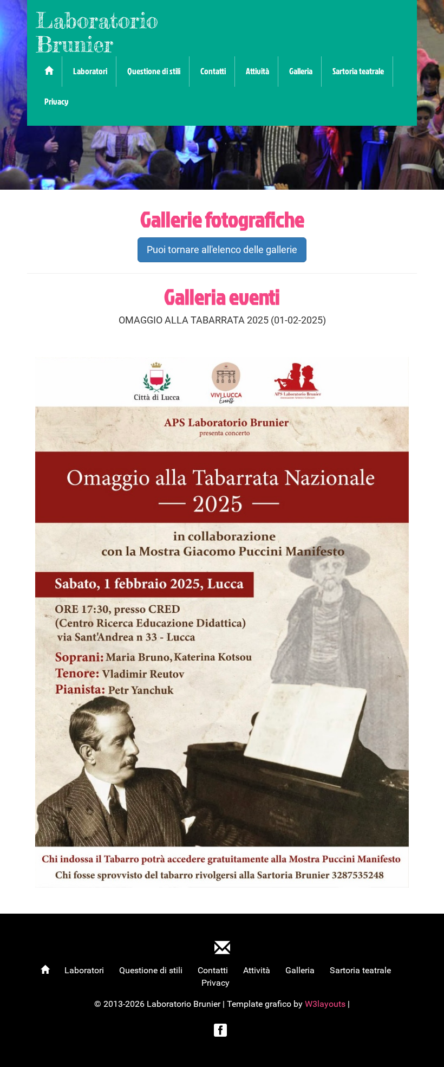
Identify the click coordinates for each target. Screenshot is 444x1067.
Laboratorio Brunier (97, 32)
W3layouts (326, 1004)
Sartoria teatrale (358, 71)
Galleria (300, 71)
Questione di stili (153, 71)
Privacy (56, 101)
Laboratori (90, 71)
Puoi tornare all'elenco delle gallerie (222, 249)
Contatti (213, 71)
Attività (257, 71)
